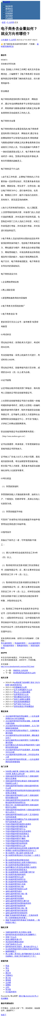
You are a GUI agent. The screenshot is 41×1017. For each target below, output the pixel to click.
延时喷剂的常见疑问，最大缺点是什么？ (21, 947)
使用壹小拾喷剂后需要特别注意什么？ (20, 850)
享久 (7, 968)
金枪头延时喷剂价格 (13, 896)
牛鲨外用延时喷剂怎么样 (15, 846)
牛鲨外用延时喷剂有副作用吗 (17, 841)
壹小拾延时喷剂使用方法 (15, 879)
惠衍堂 (8, 973)
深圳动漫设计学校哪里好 (24, 706)
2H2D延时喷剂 (34, 643)
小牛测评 (4, 40)
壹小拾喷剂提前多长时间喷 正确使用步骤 (22, 848)
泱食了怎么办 (10, 937)
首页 (4, 22)
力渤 (7, 971)
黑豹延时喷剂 (22, 646)
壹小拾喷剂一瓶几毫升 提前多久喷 (19, 853)
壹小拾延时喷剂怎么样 (14, 877)
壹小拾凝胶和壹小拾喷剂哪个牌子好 (20, 872)
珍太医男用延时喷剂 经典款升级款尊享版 (22, 949)
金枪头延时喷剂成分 (13, 891)
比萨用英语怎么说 (21, 694)
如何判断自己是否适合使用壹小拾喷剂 (20, 867)
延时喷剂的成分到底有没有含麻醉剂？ (20, 935)
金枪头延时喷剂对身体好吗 (16, 913)
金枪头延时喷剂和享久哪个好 (17, 901)
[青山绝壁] (5, 2)
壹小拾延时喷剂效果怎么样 (16, 889)
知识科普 (9, 6)
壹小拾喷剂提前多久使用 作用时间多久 (21, 862)
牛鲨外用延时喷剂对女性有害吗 (18, 831)
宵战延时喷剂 (20, 643)
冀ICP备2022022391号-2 (28, 996)
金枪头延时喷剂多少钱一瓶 (16, 894)
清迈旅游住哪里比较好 (14, 942)
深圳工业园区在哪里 (22, 699)
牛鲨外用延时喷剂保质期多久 (17, 834)
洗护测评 (9, 16)
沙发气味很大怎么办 (13, 944)
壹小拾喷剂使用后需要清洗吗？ (18, 865)
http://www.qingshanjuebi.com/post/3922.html (17, 666)
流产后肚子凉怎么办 (22, 704)
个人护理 (9, 11)
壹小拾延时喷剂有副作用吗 (16, 882)
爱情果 (8, 980)
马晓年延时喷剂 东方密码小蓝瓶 (18, 932)
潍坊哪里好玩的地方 (22, 697)
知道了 (3, 1015)
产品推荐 (9, 18)
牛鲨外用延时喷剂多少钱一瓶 (17, 836)
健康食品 (9, 9)
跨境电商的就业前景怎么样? (24, 673)
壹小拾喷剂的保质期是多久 (16, 870)
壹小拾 (8, 978)
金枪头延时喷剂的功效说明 (16, 910)
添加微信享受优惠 (8, 64)
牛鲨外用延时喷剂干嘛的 (15, 838)
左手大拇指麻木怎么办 (23, 690)
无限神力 (9, 975)
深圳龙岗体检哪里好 (22, 702)
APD (7, 987)
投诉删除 (4, 998)
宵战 (7, 966)
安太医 (8, 989)
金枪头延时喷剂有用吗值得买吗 (18, 903)
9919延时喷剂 (10, 992)
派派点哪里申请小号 (13, 939)
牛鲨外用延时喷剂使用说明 (16, 843)
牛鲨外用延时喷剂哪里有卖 (16, 826)
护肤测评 (9, 13)
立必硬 (8, 983)
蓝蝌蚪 (8, 985)
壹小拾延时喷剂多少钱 (14, 886)
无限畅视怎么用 (20, 687)
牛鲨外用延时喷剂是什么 (15, 829)
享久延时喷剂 (6, 643)
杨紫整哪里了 (10, 951)
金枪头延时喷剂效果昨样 (15, 906)
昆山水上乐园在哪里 (22, 692)
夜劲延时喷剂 (8, 646)
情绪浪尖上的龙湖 (20, 670)
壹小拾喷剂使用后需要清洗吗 (17, 860)
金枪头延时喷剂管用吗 (14, 898)
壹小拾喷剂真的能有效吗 (15, 874)
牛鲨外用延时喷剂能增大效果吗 (18, 824)
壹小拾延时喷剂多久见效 (15, 884)
